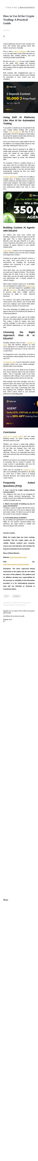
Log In (3, 577)
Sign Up (7, 577)
